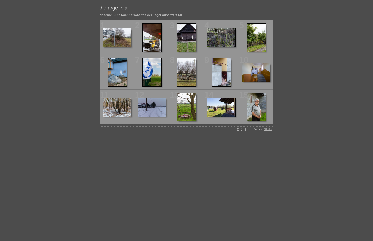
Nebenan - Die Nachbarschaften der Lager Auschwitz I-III (141, 15)
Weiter (268, 129)
